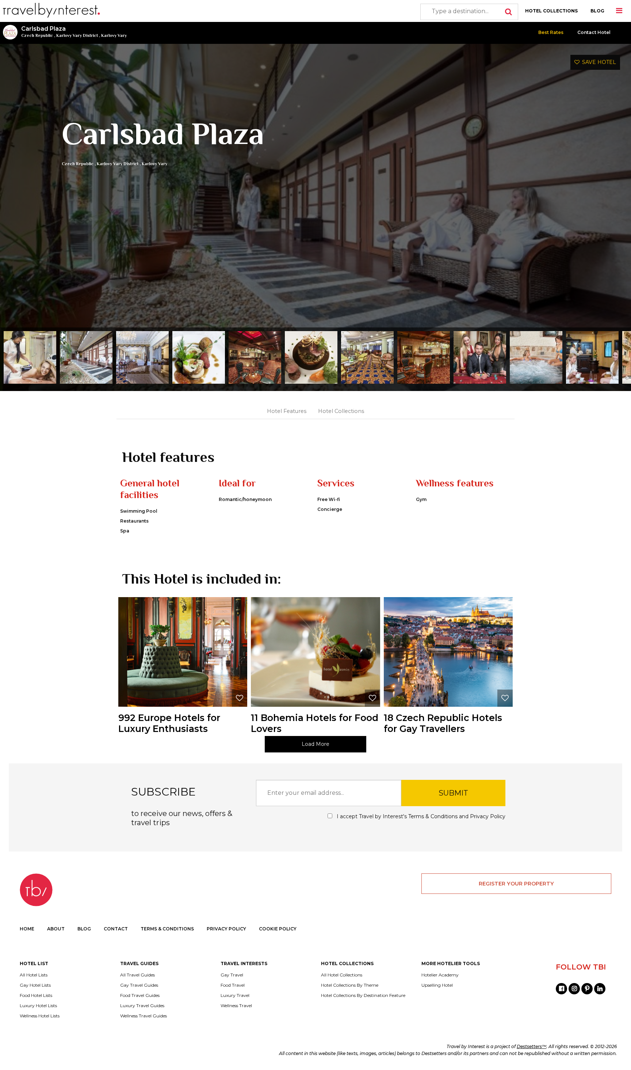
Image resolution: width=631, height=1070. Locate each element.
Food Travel (233, 985)
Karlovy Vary (114, 35)
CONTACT (116, 928)
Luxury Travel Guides (142, 1005)
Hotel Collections (341, 411)
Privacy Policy (487, 816)
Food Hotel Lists (36, 995)
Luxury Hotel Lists (38, 1005)
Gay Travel (232, 975)
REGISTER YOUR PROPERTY (516, 883)
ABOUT (56, 928)
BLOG (597, 11)
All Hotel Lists (33, 975)
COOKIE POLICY (278, 928)
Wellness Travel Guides (143, 1016)
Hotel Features (286, 411)
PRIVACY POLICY (226, 928)
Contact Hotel (594, 32)
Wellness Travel (236, 1005)
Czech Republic (37, 35)
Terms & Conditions (433, 816)
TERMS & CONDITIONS (167, 928)
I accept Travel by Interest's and (420, 816)
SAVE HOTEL (598, 62)
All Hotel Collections (341, 975)
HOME (27, 928)
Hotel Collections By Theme (349, 985)
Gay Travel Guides (139, 985)
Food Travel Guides (140, 995)
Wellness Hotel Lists (40, 1016)
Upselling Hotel (437, 985)
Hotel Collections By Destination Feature (363, 995)
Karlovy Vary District (77, 35)
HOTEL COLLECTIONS (551, 11)
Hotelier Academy (440, 975)
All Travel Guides (137, 975)
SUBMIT (453, 793)
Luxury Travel (235, 995)
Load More (315, 744)
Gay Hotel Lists (35, 985)
